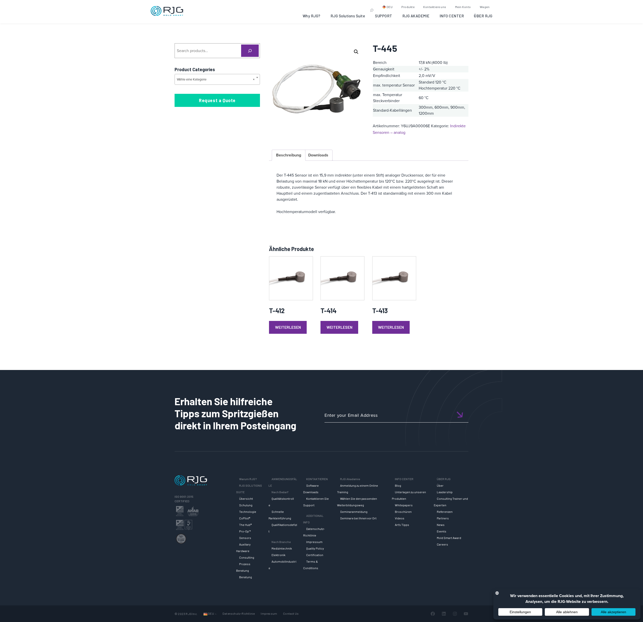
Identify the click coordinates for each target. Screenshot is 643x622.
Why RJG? (311, 16)
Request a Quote (217, 100)
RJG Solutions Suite (348, 16)
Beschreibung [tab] (288, 155)
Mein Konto (463, 7)
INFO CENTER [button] (452, 16)
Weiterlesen (288, 327)
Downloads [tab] (318, 155)
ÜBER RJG (483, 16)
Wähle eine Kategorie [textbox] (216, 79)
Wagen (485, 7)
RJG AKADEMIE (416, 16)
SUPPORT (383, 16)
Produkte (407, 7)
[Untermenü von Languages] (216, 614)
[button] (356, 51)
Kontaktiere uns (434, 7)
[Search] (250, 51)
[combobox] (217, 79)
